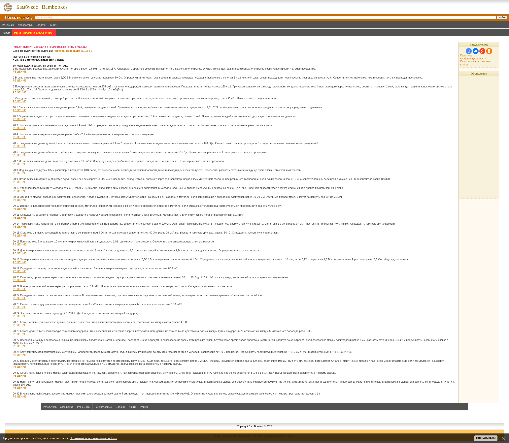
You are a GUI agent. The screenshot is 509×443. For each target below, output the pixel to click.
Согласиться (485, 438)
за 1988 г (72, 50)
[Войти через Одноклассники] (489, 51)
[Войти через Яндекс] (482, 51)
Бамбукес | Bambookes (42, 7)
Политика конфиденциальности (473, 57)
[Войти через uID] (469, 51)
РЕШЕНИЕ (19, 71)
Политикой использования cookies (93, 438)
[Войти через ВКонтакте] (476, 51)
